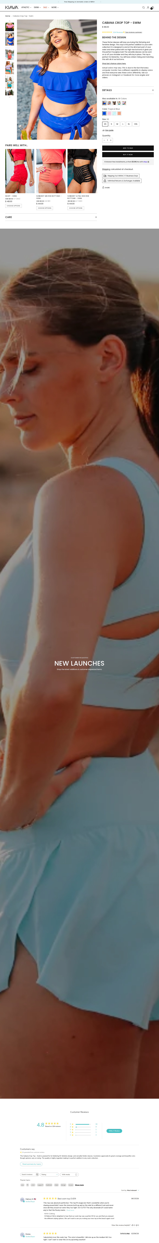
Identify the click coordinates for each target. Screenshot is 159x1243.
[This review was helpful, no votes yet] (132, 1225)
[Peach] (119, 113)
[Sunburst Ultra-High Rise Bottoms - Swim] (82, 171)
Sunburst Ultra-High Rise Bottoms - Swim (78, 197)
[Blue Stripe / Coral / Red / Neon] (109, 103)
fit (27, 1185)
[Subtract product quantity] (104, 140)
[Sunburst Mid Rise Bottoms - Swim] (51, 171)
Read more (70, 1210)
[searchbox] (27, 1174)
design (63, 1185)
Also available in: (114, 98)
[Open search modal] (143, 7)
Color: (111, 109)
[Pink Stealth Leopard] (109, 113)
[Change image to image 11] (9, 81)
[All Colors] (104, 103)
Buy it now (128, 155)
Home (7, 16)
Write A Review (114, 1131)
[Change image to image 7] (9, 24)
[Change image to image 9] (9, 53)
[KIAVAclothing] (11, 7)
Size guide (109, 130)
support (40, 1185)
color (33, 1185)
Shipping (106, 169)
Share (107, 188)
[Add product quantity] (111, 140)
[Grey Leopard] (114, 103)
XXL (135, 124)
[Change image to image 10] (9, 67)
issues (71, 1185)
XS (105, 124)
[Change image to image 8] (9, 39)
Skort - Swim (11, 196)
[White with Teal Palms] (119, 103)
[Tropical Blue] (104, 113)
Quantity (106, 135)
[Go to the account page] (148, 7)
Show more (79, 1185)
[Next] (100, 2)
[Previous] (58, 2)
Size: (105, 119)
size (22, 1185)
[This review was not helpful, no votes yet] (136, 1225)
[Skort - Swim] (20, 171)
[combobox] (49, 1174)
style (56, 1185)
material (49, 1185)
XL (129, 124)
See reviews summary (133, 32)
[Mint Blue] (114, 113)
